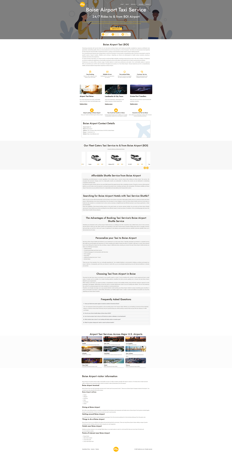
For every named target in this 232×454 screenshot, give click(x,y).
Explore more (108, 104)
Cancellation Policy (86, 449)
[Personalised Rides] (125, 72)
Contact (147, 4)
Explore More (83, 104)
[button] (136, 4)
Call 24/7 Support (107, 34)
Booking (141, 4)
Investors (93, 449)
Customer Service (142, 74)
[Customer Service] (142, 72)
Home (122, 4)
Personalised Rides (124, 74)
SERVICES (133, 4)
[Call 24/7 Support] (103, 34)
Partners (97, 449)
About (127, 4)
